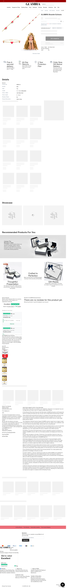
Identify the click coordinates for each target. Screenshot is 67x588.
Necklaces (5, 571)
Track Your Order (19, 576)
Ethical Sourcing (24, 570)
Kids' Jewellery (52, 10)
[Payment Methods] (17, 545)
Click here (24, 67)
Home (42, 10)
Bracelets (58, 10)
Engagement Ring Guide (36, 579)
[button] (33, 267)
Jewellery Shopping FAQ (36, 570)
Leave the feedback (38, 302)
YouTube (14, 552)
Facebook (2, 552)
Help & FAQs (35, 568)
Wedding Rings (11, 570)
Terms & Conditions (60, 584)
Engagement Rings (4, 570)
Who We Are (18, 570)
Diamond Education (37, 577)
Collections (13, 572)
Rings (1, 571)
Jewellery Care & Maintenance (36, 572)
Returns (24, 576)
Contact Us (25, 571)
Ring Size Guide (39, 580)
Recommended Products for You (18, 232)
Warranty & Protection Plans (21, 577)
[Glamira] (33, 4)
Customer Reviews (19, 571)
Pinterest (10, 552)
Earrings (9, 571)
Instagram (6, 552)
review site (10, 301)
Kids (3, 572)
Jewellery (46, 10)
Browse (3, 568)
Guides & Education (36, 576)
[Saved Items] (60, 4)
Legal (63, 587)
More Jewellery (7, 572)
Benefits (28, 576)
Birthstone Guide (38, 581)
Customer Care (19, 575)
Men (1, 572)
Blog (18, 552)
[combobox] (48, 4)
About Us (19, 568)
